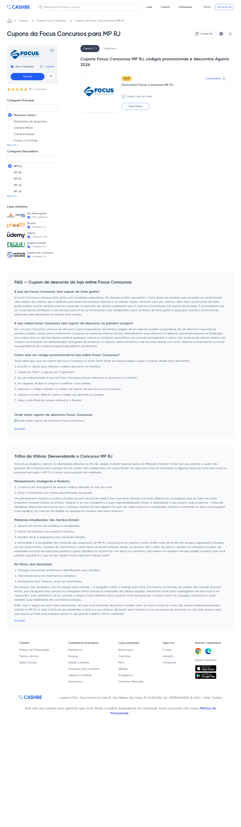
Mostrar (27, 76)
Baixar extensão (206, 660)
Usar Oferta (135, 106)
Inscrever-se (224, 7)
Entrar (207, 7)
